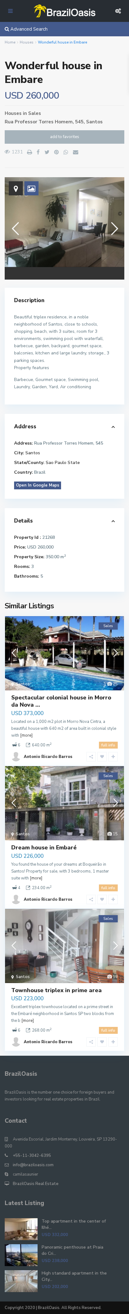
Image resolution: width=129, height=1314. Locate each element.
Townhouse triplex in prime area (56, 990)
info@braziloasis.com (33, 1165)
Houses (27, 42)
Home (10, 42)
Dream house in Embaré (44, 847)
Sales (34, 113)
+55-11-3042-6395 (32, 1155)
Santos (94, 122)
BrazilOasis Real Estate (36, 1184)
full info (108, 745)
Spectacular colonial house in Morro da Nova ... (61, 701)
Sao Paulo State (63, 463)
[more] (26, 735)
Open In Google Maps (37, 485)
